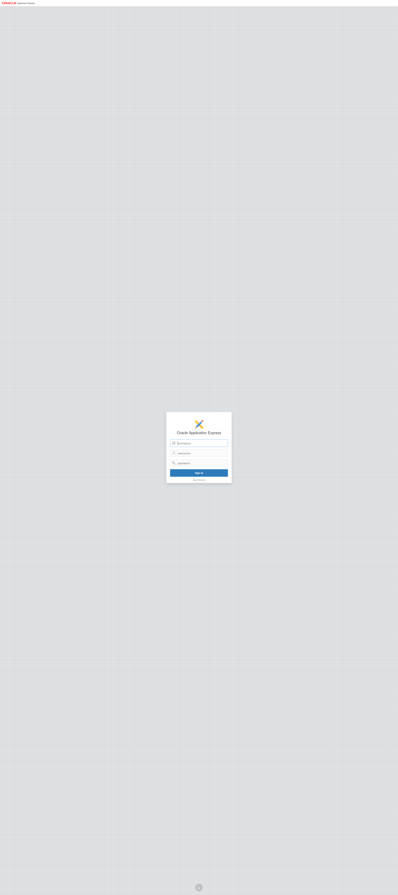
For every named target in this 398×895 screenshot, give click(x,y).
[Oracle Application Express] (18, 3)
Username (173, 453)
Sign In (199, 473)
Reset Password (199, 480)
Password (173, 463)
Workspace (173, 443)
